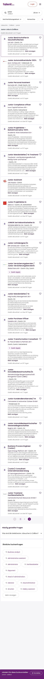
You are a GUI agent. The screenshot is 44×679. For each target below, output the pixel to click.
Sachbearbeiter (32, 564)
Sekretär (11, 583)
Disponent (11, 570)
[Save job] (40, 37)
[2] (29, 519)
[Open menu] (40, 4)
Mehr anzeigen (30, 51)
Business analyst (14, 552)
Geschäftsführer (29, 583)
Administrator (13, 564)
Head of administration (16, 577)
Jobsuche (4, 25)
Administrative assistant (17, 558)
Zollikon (11, 25)
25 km (35, 13)
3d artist (11, 589)
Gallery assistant (29, 589)
